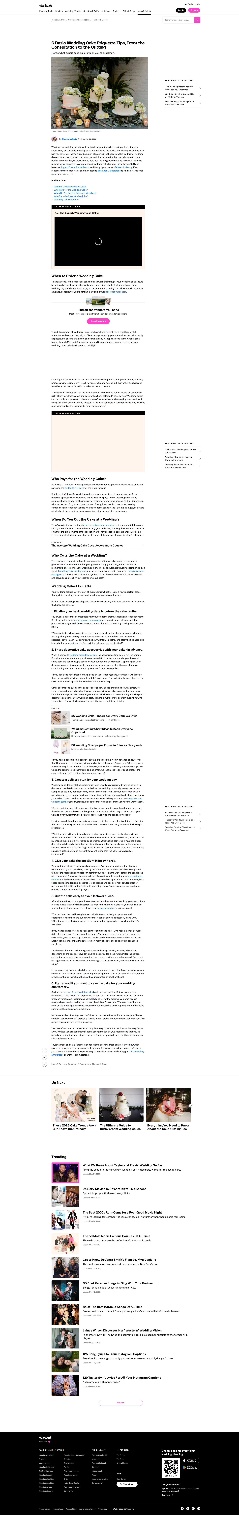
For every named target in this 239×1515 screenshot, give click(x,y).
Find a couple (194, 4)
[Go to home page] (45, 1439)
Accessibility (71, 1509)
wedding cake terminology (87, 620)
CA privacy (102, 1509)
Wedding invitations (46, 1467)
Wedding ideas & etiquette (74, 1455)
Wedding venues (45, 1487)
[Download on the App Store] (190, 1460)
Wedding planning (46, 1491)
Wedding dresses (70, 1475)
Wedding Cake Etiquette (66, 199)
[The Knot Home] (45, 5)
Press (94, 1475)
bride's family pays (74, 488)
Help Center (121, 1479)
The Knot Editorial (99, 1463)
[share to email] (44, 1057)
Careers (95, 1467)
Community (68, 1491)
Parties (66, 1467)
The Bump (120, 1455)
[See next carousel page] (191, 1106)
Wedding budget (45, 1475)
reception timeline (106, 908)
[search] (197, 20)
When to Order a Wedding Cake (70, 186)
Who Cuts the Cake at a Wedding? (71, 196)
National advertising (100, 1479)
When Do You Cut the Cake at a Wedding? (75, 193)
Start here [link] (166, 1495)
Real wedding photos (72, 1487)
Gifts (66, 1479)
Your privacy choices (87, 1509)
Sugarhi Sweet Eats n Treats (75, 167)
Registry (42, 1459)
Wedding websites (46, 1455)
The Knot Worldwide (100, 1455)
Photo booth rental (71, 1471)
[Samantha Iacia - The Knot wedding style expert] (54, 139)
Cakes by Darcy (124, 167)
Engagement (69, 1463)
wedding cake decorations (83, 655)
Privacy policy (44, 1509)
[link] (182, 1508)
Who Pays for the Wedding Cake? (71, 189)
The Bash (120, 1459)
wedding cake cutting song (73, 571)
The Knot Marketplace (109, 170)
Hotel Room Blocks (71, 1483)
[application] (98, 241)
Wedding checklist (46, 1479)
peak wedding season (115, 291)
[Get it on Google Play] (190, 1467)
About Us (95, 1459)
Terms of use (58, 1509)
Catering (67, 1459)
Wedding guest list (46, 1483)
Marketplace (44, 1463)
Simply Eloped (122, 1463)
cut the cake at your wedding (100, 525)
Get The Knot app (46, 1471)
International (97, 1471)
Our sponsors (97, 1483)
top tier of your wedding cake (78, 992)
